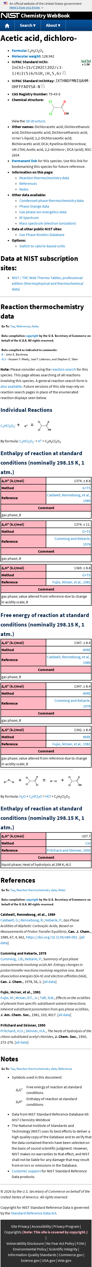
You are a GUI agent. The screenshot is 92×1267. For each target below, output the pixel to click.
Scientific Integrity (63, 1249)
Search (26, 25)
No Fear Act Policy (60, 1243)
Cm (88, 843)
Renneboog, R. (32, 920)
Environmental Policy (29, 1249)
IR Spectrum (29, 217)
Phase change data (34, 206)
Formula (19, 50)
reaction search (63, 369)
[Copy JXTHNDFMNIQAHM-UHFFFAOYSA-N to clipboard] (43, 87)
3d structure (35, 121)
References (28, 183)
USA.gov (48, 1260)
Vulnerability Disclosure (25, 1243)
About (51, 25)
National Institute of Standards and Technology (10, 16)
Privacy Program (66, 1226)
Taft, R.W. (47, 997)
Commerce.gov (71, 1254)
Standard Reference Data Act (33, 1213)
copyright (31, 336)
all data (49, 981)
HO (22, 796)
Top (12, 326)
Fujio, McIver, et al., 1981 (71, 582)
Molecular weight (26, 56)
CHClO (8, 425)
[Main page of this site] (7, 25)
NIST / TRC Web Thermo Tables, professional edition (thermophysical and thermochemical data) (47, 283)
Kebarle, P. (53, 920)
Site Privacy (20, 1226)
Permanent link (24, 160)
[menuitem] (7, 25)
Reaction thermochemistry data (44, 177)
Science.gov (30, 1260)
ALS (3, 359)
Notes (24, 189)
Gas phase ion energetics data (43, 211)
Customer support (26, 1171)
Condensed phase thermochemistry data (51, 200)
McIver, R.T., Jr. (27, 997)
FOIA (80, 1243)
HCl (48, 796)
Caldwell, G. (9, 920)
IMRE (87, 649)
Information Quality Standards (32, 1254)
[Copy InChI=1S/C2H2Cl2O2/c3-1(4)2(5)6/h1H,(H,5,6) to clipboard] (64, 74)
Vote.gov (64, 1260)
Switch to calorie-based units (42, 246)
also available (11, 386)
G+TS (86, 487)
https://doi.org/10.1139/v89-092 (51, 937)
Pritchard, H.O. (12, 1030)
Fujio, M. (7, 997)
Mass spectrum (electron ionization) (47, 223)
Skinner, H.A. (35, 1030)
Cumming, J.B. (11, 958)
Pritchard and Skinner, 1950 (69, 850)
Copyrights (12, 1232)
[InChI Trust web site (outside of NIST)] (86, 65)
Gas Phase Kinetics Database (41, 234)
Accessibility (41, 1226)
